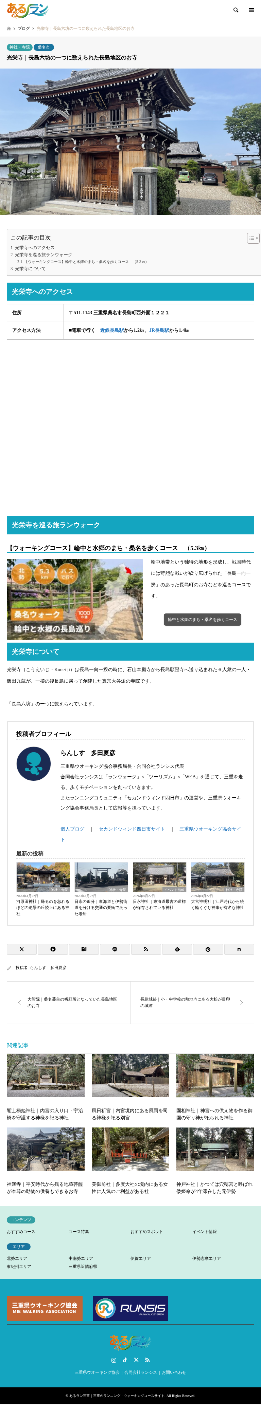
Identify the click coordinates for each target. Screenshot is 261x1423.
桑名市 (44, 47)
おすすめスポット (146, 1231)
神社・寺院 (20, 47)
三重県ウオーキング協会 (97, 1372)
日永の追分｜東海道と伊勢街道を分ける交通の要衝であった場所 (100, 907)
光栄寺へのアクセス (35, 247)
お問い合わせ (174, 1372)
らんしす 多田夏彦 (48, 967)
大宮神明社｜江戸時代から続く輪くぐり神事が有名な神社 (217, 904)
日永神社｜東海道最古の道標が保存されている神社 (159, 904)
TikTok (125, 1360)
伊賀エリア (140, 1258)
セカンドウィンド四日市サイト (132, 829)
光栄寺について (30, 268)
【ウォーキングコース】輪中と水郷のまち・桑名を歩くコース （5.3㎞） (86, 262)
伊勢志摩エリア (206, 1258)
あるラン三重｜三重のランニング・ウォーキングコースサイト (116, 1396)
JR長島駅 (159, 330)
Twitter (136, 1360)
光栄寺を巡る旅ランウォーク (43, 254)
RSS (147, 1360)
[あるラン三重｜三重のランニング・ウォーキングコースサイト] (28, 10)
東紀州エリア (19, 1266)
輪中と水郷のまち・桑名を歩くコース (202, 619)
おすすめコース (21, 1231)
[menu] (251, 10)
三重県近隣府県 (83, 1266)
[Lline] (115, 949)
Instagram (113, 1360)
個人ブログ (72, 829)
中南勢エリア (81, 1258)
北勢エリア (17, 1258)
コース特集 (79, 1231)
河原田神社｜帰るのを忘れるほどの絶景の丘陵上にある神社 (42, 907)
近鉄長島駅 (112, 330)
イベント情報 (174, 890)
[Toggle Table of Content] (250, 238)
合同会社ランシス (140, 1372)
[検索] (235, 10)
